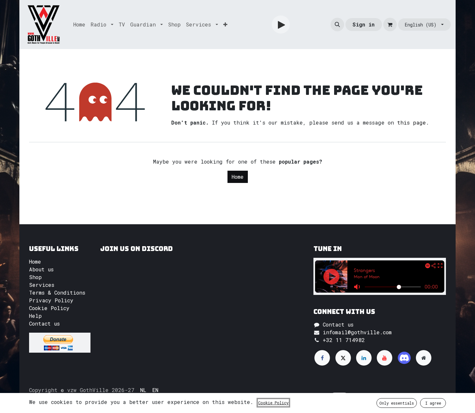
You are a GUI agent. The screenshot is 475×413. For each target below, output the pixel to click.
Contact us (44, 323)
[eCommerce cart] (390, 24)
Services (41, 284)
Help (35, 315)
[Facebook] (322, 358)
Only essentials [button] (396, 403)
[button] (337, 24)
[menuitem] (79, 24)
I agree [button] (433, 403)
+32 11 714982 (344, 340)
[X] (343, 358)
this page (411, 122)
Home (238, 176)
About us (41, 269)
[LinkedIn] (364, 358)
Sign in (364, 24)
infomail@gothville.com (357, 332)
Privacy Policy (51, 300)
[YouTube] (384, 358)
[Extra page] (423, 358)
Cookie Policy (49, 308)
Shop (35, 277)
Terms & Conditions (57, 292)
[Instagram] (404, 358)
